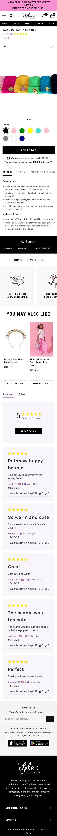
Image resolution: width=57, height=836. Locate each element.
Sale (52, 24)
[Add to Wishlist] (52, 46)
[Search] (11, 16)
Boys (28, 24)
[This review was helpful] (40, 493)
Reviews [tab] (8, 394)
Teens (40, 24)
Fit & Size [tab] (21, 172)
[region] (28, 286)
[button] (4, 15)
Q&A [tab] (22, 394)
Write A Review (28, 431)
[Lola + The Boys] (28, 16)
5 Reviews (7, 34)
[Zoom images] (5, 46)
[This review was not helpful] (46, 493)
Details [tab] (7, 172)
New (4, 24)
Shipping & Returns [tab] (43, 172)
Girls (16, 24)
